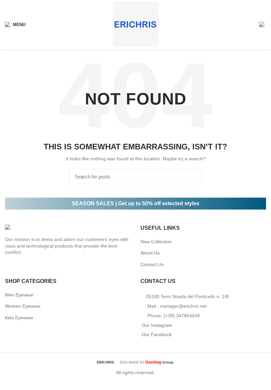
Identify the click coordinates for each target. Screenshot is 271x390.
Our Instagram (157, 325)
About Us (150, 252)
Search (192, 176)
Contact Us (152, 264)
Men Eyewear (19, 294)
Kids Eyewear (19, 317)
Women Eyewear (23, 306)
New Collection (156, 241)
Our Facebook (157, 334)
